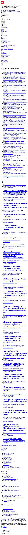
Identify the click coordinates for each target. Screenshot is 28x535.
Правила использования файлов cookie (10, 11)
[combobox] (6, 531)
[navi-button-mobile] (2, 33)
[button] (2, 29)
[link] (3, 26)
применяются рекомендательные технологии (13, 518)
